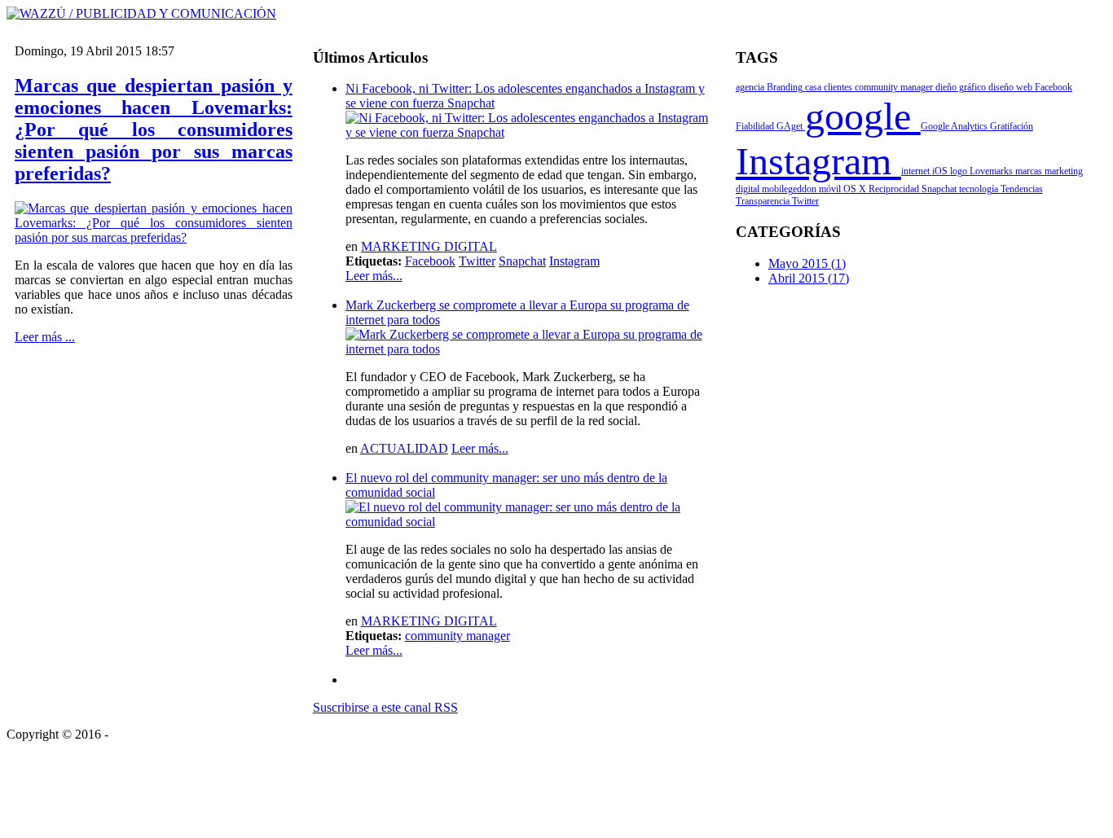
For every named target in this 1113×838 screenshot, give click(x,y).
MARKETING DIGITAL (429, 246)
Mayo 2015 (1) (807, 263)
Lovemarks (992, 171)
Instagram (574, 261)
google (863, 116)
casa (814, 87)
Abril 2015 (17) (808, 278)
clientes (839, 87)
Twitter (477, 261)
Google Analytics (955, 126)
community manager (457, 636)
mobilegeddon (790, 189)
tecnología (980, 189)
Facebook (430, 261)
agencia (751, 87)
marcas (1030, 171)
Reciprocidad (895, 189)
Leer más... (374, 276)
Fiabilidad (756, 126)
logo (960, 171)
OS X (856, 189)
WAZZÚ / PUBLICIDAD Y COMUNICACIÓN (240, 734)
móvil (831, 189)
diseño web (1011, 87)
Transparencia (764, 201)
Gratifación (1011, 126)
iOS (941, 171)
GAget (790, 126)
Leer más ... (45, 337)
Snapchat (522, 261)
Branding (786, 87)
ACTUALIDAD (404, 448)
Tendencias (1022, 189)
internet (916, 171)
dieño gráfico (961, 87)
